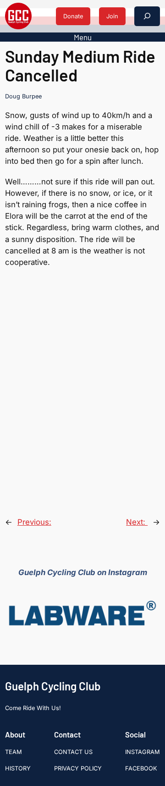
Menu (83, 37)
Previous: (34, 522)
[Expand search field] (147, 16)
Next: (137, 522)
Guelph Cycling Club (53, 686)
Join (112, 16)
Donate (73, 16)
